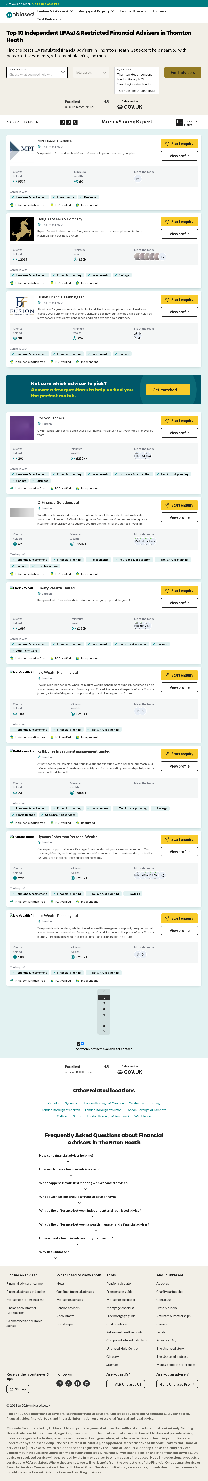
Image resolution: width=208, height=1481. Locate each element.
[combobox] (37, 72)
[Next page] (104, 1032)
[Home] (20, 15)
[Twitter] (68, 1383)
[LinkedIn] (86, 1383)
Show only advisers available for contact (104, 1049)
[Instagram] (59, 1383)
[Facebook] (77, 1383)
